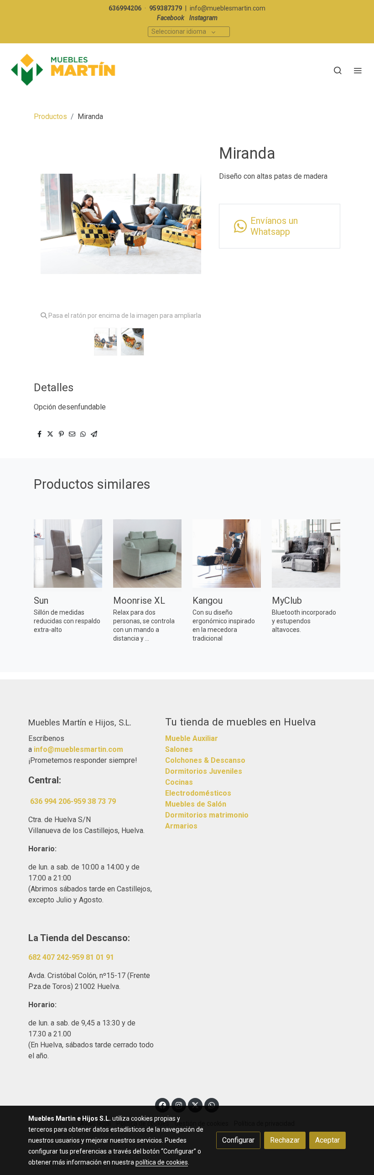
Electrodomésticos (198, 793)
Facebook (170, 17)
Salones (179, 749)
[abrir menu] (357, 70)
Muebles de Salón (195, 804)
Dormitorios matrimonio (207, 815)
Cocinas (179, 782)
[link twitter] (195, 1104)
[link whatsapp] (211, 1104)
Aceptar (327, 1140)
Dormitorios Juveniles (203, 771)
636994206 (125, 8)
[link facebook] (162, 1104)
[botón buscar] (337, 70)
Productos (50, 116)
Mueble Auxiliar (191, 738)
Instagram (203, 17)
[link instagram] (179, 1104)
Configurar (238, 1140)
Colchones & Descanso (205, 760)
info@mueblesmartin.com (227, 8)
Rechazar (285, 1140)
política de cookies (161, 1162)
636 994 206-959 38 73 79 (73, 801)
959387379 (165, 8)
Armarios (181, 826)
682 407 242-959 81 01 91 (71, 957)
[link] (64, 70)
